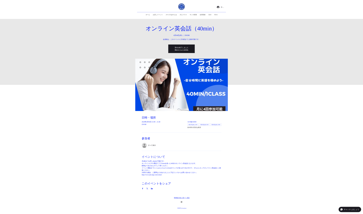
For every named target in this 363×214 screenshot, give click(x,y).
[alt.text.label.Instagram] (181, 202)
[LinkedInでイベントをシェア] (152, 188)
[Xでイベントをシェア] (147, 188)
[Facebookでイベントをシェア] (142, 188)
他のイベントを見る (181, 50)
